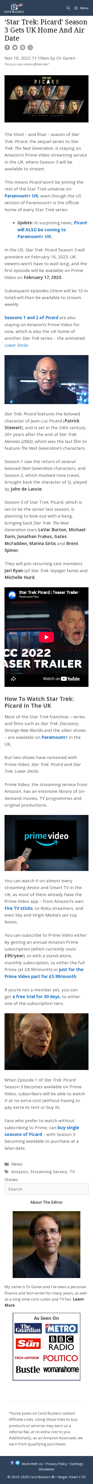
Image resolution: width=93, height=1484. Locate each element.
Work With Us (32, 1463)
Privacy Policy (56, 1463)
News (16, 1164)
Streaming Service (48, 1172)
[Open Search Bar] (68, 8)
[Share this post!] (7, 48)
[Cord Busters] (14, 8)
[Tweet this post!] (15, 48)
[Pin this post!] (22, 48)
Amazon (19, 1172)
